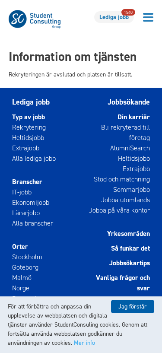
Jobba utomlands (125, 199)
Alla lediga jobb (34, 158)
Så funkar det (130, 248)
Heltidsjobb (28, 137)
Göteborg (25, 267)
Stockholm (27, 256)
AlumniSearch (130, 148)
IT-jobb (22, 192)
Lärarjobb (26, 212)
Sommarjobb (131, 189)
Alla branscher (32, 223)
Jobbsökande (129, 102)
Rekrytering (29, 127)
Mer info (84, 343)
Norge (20, 288)
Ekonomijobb (30, 202)
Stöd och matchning (122, 179)
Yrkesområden (128, 233)
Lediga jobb (116, 16)
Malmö (22, 277)
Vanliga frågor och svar (123, 283)
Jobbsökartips (129, 262)
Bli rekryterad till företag (125, 132)
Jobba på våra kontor (119, 210)
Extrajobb (25, 148)
